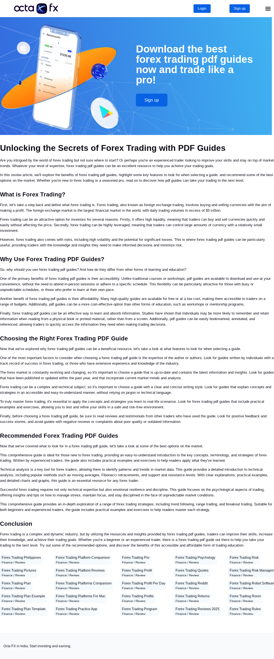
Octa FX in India (15, 646)
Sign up (240, 8)
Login (202, 8)
